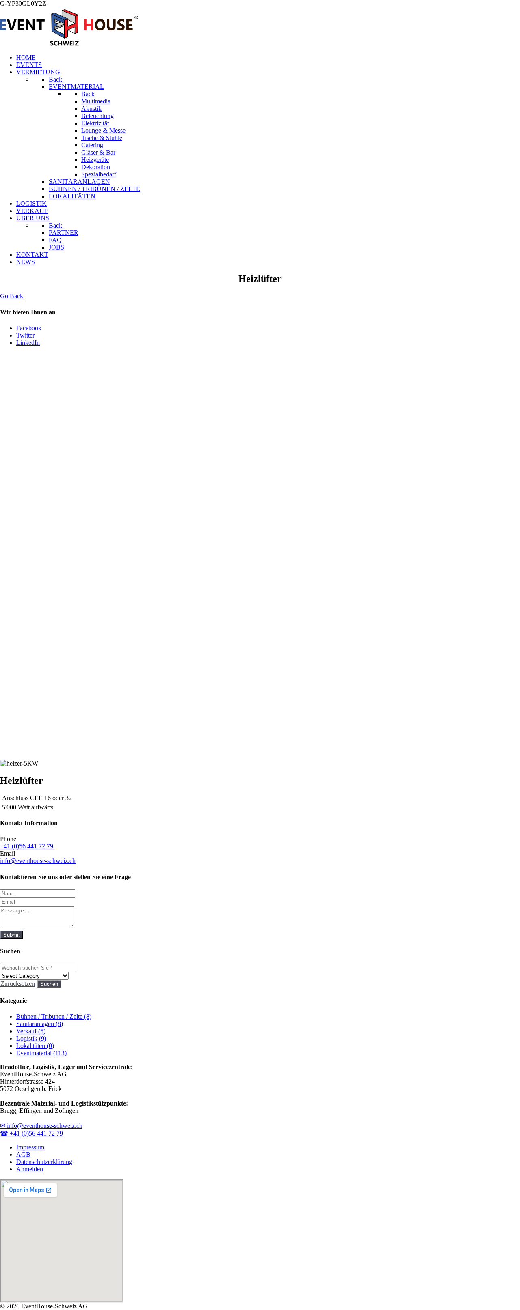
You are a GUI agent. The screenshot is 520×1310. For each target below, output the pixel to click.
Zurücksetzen (17, 983)
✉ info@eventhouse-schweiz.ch (41, 1125)
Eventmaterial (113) (41, 1053)
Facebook (28, 328)
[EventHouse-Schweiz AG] (69, 43)
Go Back (11, 296)
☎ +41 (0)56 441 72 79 (31, 1133)
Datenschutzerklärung (44, 1161)
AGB (23, 1154)
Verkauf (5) (31, 1031)
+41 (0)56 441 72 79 (26, 846)
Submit (11, 935)
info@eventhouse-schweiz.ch (38, 860)
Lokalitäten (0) (35, 1045)
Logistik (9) (31, 1038)
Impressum (30, 1147)
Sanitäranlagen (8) (39, 1023)
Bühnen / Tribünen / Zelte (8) (53, 1016)
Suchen (49, 984)
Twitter (25, 335)
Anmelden (29, 1169)
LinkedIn (28, 342)
